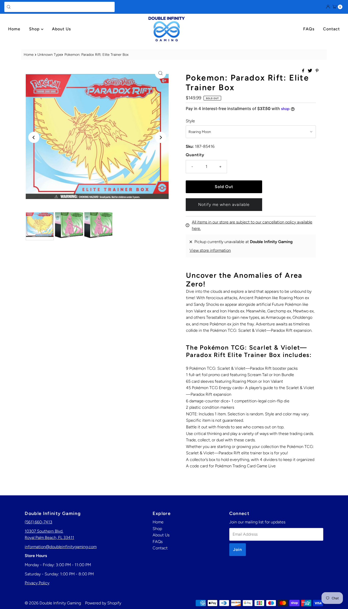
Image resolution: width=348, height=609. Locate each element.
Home (14, 29)
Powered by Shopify (103, 603)
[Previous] (33, 137)
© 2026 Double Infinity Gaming (53, 603)
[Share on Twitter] (310, 71)
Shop (35, 29)
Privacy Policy (37, 582)
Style (190, 120)
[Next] (160, 137)
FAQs (308, 29)
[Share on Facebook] (303, 71)
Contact (331, 29)
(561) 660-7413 (38, 522)
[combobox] (59, 7)
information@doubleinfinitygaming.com (61, 546)
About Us (61, 29)
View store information (210, 250)
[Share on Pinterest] (317, 71)
